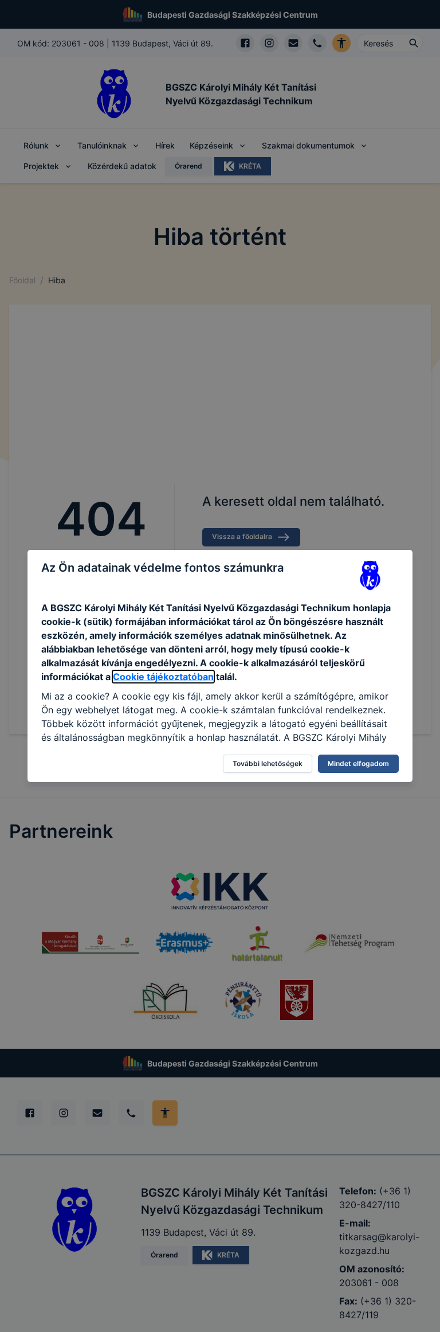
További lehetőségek (267, 763)
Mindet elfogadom (358, 763)
